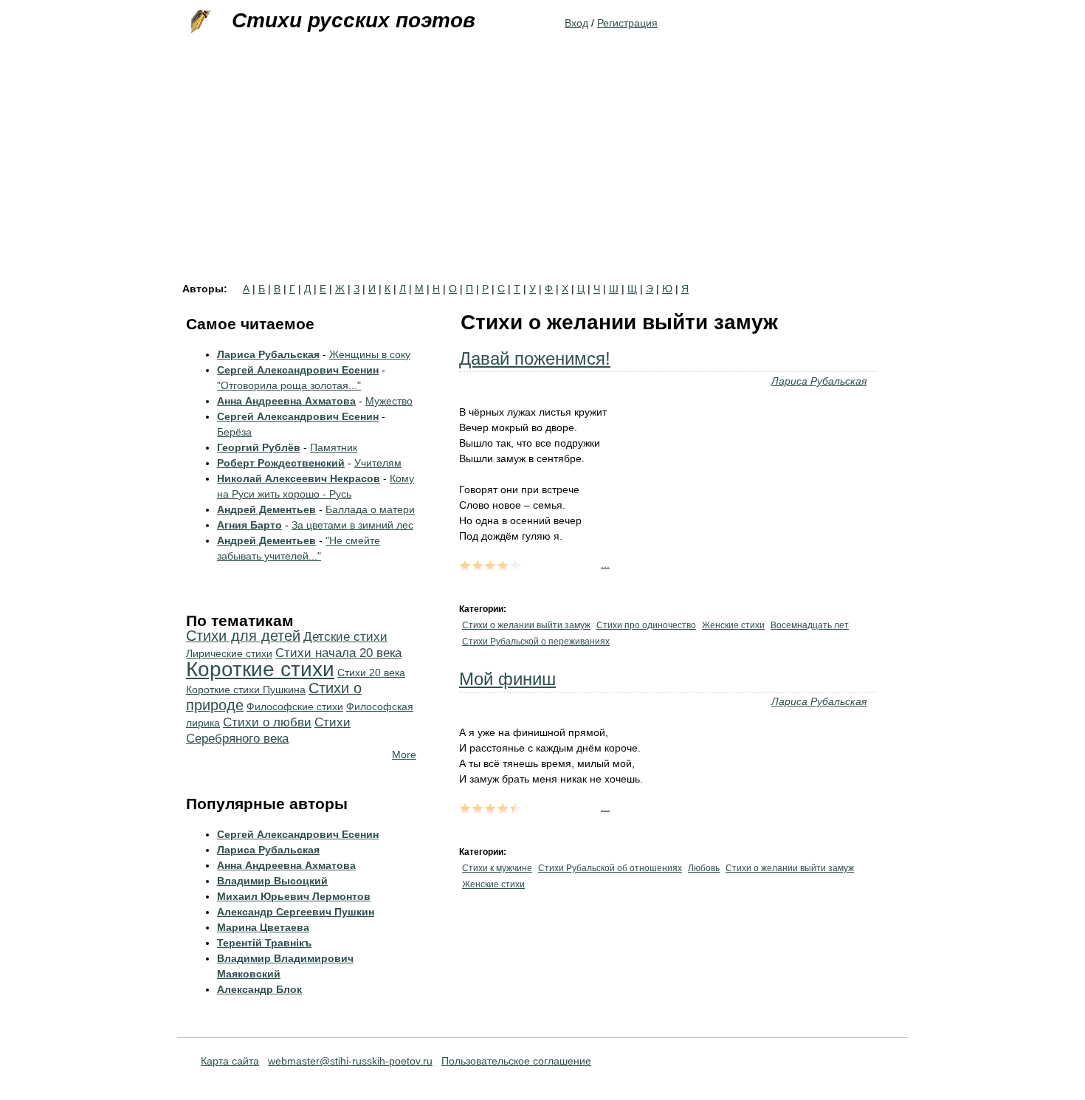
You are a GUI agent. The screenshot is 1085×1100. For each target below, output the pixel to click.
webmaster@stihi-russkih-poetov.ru (350, 1061)
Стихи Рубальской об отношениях (610, 868)
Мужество (389, 401)
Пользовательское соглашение (516, 1061)
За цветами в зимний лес (352, 525)
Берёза (234, 432)
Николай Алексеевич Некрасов (298, 478)
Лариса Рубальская (819, 381)
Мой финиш (507, 679)
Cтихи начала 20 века (338, 653)
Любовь (704, 868)
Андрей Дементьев (266, 509)
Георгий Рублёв (258, 447)
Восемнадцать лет (810, 625)
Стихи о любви (267, 722)
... (605, 564)
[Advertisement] (542, 172)
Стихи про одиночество (646, 625)
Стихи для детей (243, 636)
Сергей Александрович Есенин (298, 370)
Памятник (333, 447)
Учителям (378, 463)
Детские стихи (345, 637)
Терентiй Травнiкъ (264, 943)
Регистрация (627, 23)
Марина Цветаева (263, 927)
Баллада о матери (370, 509)
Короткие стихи (260, 669)
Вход (576, 23)
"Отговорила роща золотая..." (289, 385)
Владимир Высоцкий (272, 881)
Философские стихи (295, 706)
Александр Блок (259, 989)
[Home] (199, 22)
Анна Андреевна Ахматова (286, 401)
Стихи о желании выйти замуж (526, 625)
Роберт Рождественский (281, 463)
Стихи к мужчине (497, 868)
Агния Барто (249, 525)
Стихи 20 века (371, 672)
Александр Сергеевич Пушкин (295, 912)
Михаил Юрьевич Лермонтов (294, 896)
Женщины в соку (369, 354)
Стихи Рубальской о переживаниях (536, 641)
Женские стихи (733, 625)
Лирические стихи (229, 653)
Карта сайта (230, 1061)
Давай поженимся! (534, 358)
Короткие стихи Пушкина (246, 689)
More (404, 754)
